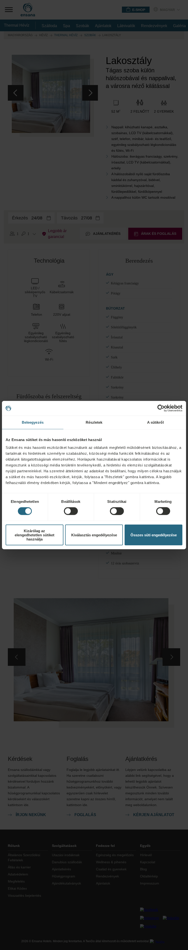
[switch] (71, 511)
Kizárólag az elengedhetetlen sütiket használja (34, 535)
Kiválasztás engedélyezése (94, 535)
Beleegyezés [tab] (33, 422)
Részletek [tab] (94, 422)
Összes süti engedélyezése (153, 535)
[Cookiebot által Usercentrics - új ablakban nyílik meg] (161, 408)
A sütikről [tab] (155, 422)
